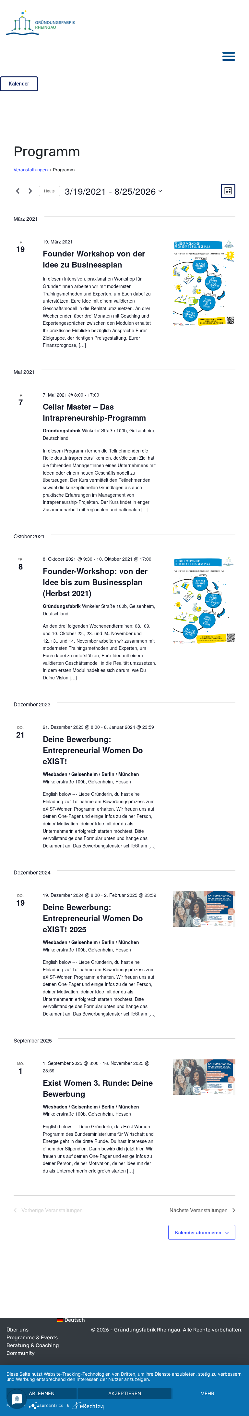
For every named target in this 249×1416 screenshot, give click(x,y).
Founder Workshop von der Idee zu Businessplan (94, 259)
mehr (207, 1393)
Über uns (17, 1330)
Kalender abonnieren (198, 1232)
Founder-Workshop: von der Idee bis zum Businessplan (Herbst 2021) (95, 581)
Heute (49, 190)
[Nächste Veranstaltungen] (30, 191)
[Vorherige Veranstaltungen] (17, 191)
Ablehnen (41, 1393)
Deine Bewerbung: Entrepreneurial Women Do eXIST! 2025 (93, 918)
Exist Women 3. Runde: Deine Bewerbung (98, 1088)
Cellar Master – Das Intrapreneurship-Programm (94, 412)
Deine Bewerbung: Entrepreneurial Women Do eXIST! (93, 750)
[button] (229, 56)
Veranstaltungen (31, 170)
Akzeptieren (124, 1393)
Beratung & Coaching (32, 1345)
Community (20, 1353)
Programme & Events (32, 1337)
